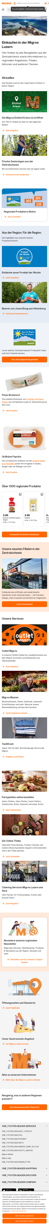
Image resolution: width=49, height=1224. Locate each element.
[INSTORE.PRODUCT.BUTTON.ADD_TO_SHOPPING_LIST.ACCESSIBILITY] (20, 494)
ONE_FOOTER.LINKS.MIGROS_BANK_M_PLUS (20, 1146)
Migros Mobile (7, 1154)
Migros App (6, 1158)
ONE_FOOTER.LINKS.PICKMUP (14, 1139)
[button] (24, 1126)
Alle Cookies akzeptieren (24, 1216)
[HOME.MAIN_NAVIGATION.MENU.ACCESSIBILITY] (2, 9)
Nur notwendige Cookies (24, 1221)
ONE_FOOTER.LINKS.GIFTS (13, 1142)
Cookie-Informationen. (18, 1211)
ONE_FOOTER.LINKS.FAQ (12, 1135)
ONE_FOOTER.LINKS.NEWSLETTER (16, 1162)
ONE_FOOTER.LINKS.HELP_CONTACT (17, 1131)
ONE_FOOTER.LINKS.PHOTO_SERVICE (17, 1150)
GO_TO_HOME (6, 3)
